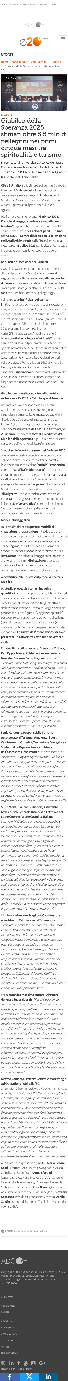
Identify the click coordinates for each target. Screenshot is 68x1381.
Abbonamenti (8, 4)
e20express (19, 61)
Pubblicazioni (9, 1353)
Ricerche (55, 61)
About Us (33, 4)
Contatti (22, 4)
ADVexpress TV (9, 1334)
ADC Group (7, 1321)
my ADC (44, 4)
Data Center (38, 61)
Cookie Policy (25, 1369)
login (52, 4)
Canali (5, 1312)
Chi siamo (7, 1297)
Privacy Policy (8, 1369)
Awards (5, 1347)
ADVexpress (7, 1327)
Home (4, 61)
